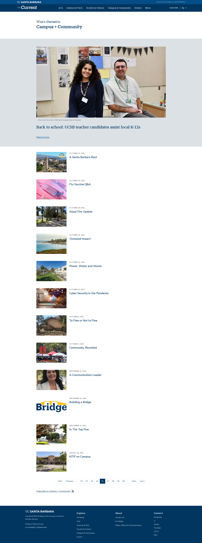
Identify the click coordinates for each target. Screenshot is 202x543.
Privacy (28, 524)
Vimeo (156, 524)
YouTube (157, 528)
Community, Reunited (83, 348)
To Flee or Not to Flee (83, 320)
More (148, 8)
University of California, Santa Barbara (171, 2)
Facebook (158, 517)
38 (114, 481)
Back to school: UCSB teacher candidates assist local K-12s (88, 127)
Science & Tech (75, 8)
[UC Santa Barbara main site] (29, 1)
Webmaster (42, 527)
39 (119, 481)
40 (124, 481)
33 (87, 481)
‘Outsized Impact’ (80, 239)
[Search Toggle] (184, 8)
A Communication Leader (85, 375)
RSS (155, 535)
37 (108, 481)
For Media (119, 521)
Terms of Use (37, 524)
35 (98, 481)
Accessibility (30, 527)
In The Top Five (79, 429)
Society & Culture (95, 8)
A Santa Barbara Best (83, 157)
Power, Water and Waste (85, 266)
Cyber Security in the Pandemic (89, 293)
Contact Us (119, 517)
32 (82, 481)
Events (138, 8)
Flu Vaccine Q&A (80, 184)
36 (103, 481)
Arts (60, 8)
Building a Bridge (80, 402)
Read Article (42, 137)
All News (80, 517)
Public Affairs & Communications (128, 525)
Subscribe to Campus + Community (53, 491)
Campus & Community (119, 8)
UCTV (156, 531)
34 (93, 481)
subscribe (173, 8)
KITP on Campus (80, 456)
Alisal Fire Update (80, 211)
